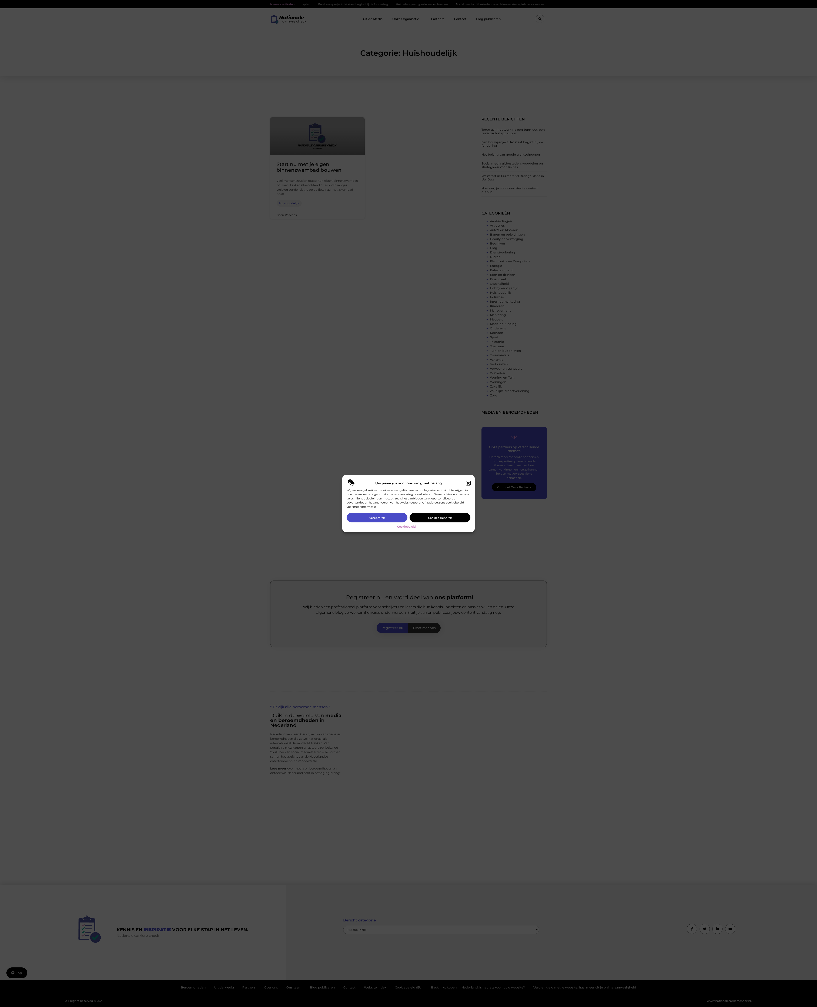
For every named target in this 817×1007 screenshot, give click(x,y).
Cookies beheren (440, 517)
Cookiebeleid (406, 526)
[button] (468, 483)
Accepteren (377, 517)
